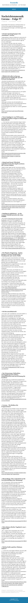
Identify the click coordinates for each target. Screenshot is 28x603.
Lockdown (3, 592)
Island (17, 591)
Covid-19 (16, 590)
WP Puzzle (16, 600)
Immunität (8, 591)
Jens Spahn (23, 591)
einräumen (7, 227)
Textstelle (14, 2)
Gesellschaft (20, 590)
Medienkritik (8, 592)
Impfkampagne (13, 591)
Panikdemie (12, 592)
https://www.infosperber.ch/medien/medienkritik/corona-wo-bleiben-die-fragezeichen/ (13, 473)
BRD (13, 590)
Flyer (12, 65)
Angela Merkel (9, 590)
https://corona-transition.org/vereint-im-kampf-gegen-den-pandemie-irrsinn (13, 70)
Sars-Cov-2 (17, 592)
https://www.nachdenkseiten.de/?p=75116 (15, 248)
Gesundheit (3, 591)
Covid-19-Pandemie (12, 21)
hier (8, 426)
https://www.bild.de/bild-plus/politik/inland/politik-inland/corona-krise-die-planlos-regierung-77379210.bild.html (13, 289)
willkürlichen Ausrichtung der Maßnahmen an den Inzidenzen (13, 238)
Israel (20, 591)
